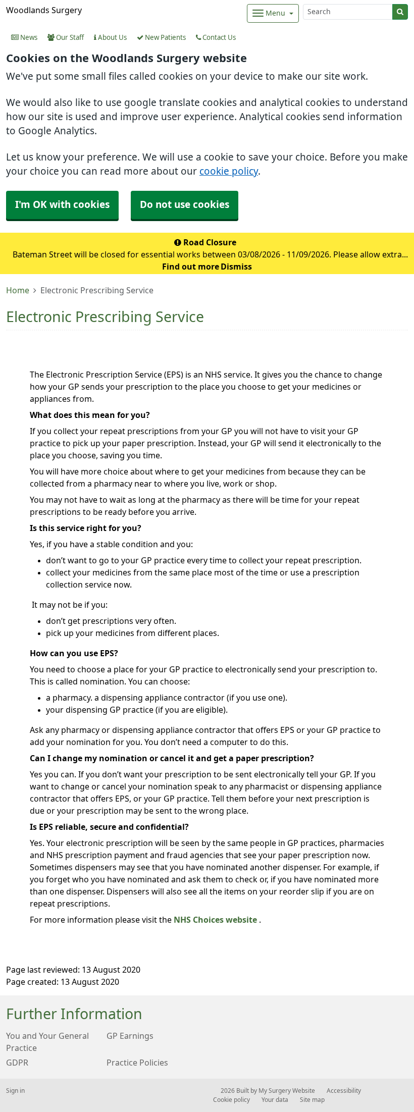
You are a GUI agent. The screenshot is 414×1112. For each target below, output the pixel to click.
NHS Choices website (216, 920)
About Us (111, 37)
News (28, 37)
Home (17, 290)
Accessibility (344, 1091)
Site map (312, 1100)
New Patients (164, 37)
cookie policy (228, 171)
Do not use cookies (184, 204)
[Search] (400, 12)
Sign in (15, 1091)
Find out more (190, 266)
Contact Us (218, 37)
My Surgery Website (286, 1091)
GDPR (17, 1062)
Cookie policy (231, 1100)
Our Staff (69, 37)
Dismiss (236, 266)
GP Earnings (130, 1036)
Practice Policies (137, 1062)
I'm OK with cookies (62, 204)
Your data (275, 1100)
